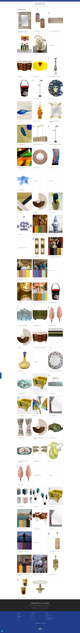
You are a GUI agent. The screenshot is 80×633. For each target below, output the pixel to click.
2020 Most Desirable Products (54, 31)
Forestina (50, 180)
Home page (20, 234)
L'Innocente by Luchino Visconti (55, 256)
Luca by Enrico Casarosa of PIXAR (40, 302)
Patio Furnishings (21, 415)
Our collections (19, 616)
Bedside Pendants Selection (54, 76)
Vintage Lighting (52, 574)
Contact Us (18, 620)
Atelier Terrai (51, 45)
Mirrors (50, 347)
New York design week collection (55, 371)
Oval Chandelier (52, 393)
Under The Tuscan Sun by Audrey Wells (24, 575)
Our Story (18, 619)
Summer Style (51, 506)
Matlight (19, 347)
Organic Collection (21, 393)
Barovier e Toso (36, 76)
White (35, 597)
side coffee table (36, 461)
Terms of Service (33, 619)
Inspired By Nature (52, 234)
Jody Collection (36, 256)
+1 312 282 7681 (48, 619)
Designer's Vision (37, 167)
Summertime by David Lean (23, 528)
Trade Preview (36, 542)
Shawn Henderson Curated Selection (23, 462)
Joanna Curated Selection (22, 247)
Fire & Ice (51, 167)
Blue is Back (51, 98)
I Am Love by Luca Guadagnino (39, 234)
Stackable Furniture (37, 475)
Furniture (19, 212)
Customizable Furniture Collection (55, 144)
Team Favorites (51, 528)
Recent (35, 415)
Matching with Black (52, 302)
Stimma (50, 475)
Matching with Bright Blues (23, 325)
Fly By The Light (21, 189)
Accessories (36, 54)
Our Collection (36, 393)
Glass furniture (51, 212)
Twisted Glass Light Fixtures (54, 551)
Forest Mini (36, 180)
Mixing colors (20, 371)
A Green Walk (20, 54)
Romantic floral (21, 437)
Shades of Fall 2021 (52, 437)
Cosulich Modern (21, 144)
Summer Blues (36, 506)
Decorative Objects (21, 167)
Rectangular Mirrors (52, 415)
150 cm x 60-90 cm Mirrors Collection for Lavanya (23, 32)
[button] (18, 4)
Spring (50, 461)
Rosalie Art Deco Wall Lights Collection (39, 438)
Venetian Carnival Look (38, 574)
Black (19, 98)
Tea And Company (37, 528)
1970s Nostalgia (36, 31)
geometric (35, 212)
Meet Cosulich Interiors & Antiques (40, 347)
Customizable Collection (38, 144)
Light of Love (51, 270)
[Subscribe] (46, 608)
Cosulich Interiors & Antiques (41, 630)
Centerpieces (20, 121)
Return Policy (33, 616)
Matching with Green (37, 325)
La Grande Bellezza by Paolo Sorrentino (23, 279)
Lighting (19, 302)
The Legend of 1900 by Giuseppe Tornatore (23, 552)
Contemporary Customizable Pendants (54, 122)
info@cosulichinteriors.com (50, 618)
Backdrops (20, 76)
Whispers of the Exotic (22, 597)
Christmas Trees (36, 121)
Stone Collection (21, 506)
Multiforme (36, 361)
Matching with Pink (52, 325)
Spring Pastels (20, 484)
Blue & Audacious (37, 98)
